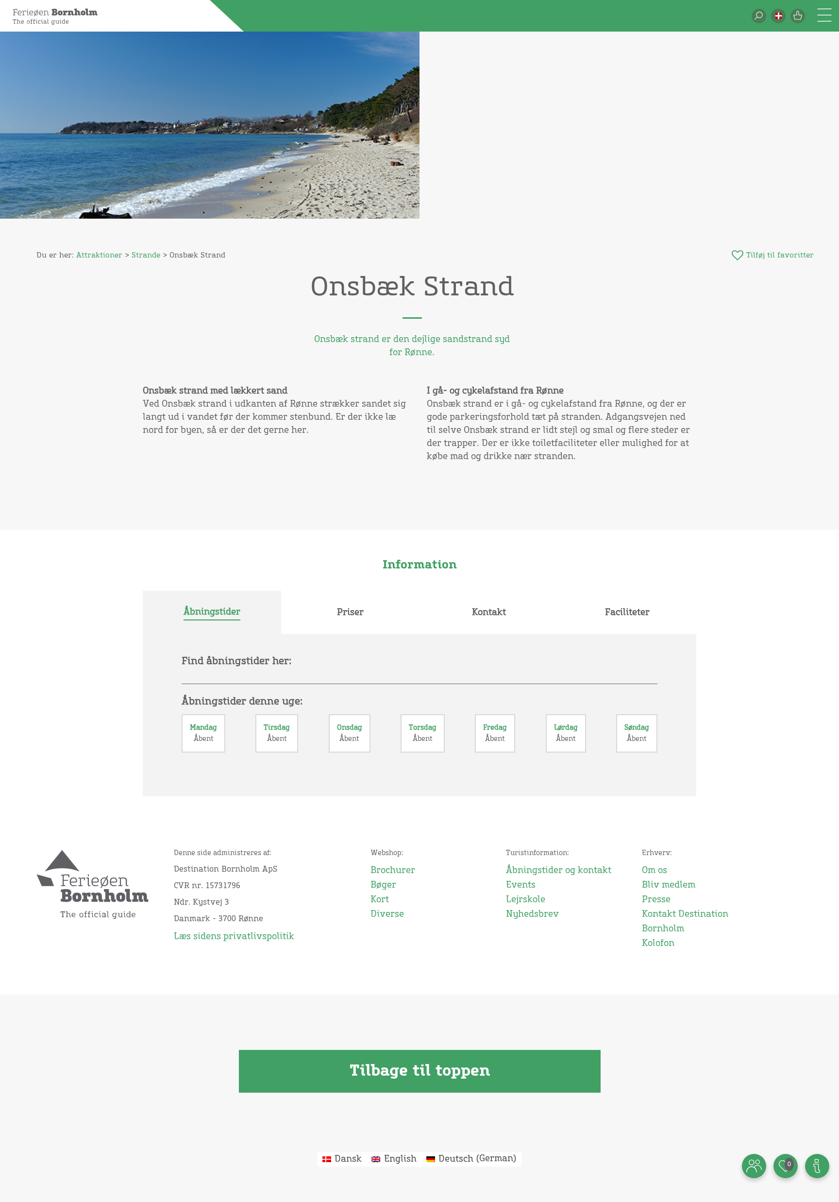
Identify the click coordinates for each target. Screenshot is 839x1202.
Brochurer (392, 870)
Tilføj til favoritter (780, 255)
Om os (654, 870)
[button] (778, 16)
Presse (656, 899)
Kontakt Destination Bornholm (685, 921)
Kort (379, 899)
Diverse (387, 914)
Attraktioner (99, 255)
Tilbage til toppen (420, 1071)
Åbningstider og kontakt (558, 870)
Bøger (383, 885)
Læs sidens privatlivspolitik (234, 936)
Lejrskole (525, 899)
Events (521, 885)
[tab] (212, 613)
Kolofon (658, 943)
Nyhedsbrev (532, 914)
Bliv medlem (668, 885)
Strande (146, 255)
